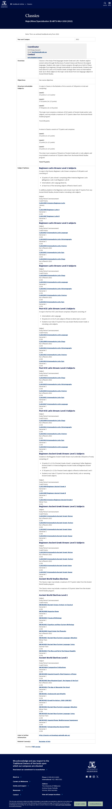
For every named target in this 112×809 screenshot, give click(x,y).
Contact (16, 795)
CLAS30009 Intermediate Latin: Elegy (52, 275)
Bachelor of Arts (44, 741)
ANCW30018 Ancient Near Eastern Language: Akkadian (58, 707)
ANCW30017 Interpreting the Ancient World (54, 727)
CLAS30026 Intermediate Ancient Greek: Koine (55, 566)
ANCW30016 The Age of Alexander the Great (54, 687)
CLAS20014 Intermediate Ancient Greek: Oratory (56, 523)
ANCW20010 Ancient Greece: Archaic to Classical (56, 605)
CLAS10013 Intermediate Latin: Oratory (53, 355)
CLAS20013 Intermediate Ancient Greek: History (56, 516)
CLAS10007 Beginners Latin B (49, 216)
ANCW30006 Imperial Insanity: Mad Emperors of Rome (57, 674)
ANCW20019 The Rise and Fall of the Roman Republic (57, 651)
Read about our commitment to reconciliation (29, 770)
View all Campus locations (51, 794)
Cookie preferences (95, 804)
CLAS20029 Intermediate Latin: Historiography (55, 239)
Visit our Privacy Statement (63, 805)
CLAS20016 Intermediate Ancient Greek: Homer (55, 536)
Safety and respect (19, 786)
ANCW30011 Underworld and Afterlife (52, 694)
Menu (109, 5)
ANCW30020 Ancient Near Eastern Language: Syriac (57, 714)
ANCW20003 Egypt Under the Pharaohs (52, 631)
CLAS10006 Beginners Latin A (49, 210)
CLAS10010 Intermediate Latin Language (53, 335)
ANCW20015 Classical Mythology (50, 618)
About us (16, 777)
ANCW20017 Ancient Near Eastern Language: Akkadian (58, 638)
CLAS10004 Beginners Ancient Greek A (52, 486)
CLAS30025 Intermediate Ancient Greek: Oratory (56, 559)
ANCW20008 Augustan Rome (49, 611)
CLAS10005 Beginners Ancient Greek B (52, 493)
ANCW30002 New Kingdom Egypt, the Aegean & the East (58, 681)
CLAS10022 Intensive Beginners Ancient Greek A (55, 500)
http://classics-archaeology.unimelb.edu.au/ (54, 735)
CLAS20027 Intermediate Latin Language (53, 233)
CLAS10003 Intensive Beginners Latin (52, 203)
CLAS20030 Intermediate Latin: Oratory (53, 246)
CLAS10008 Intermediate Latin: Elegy (52, 341)
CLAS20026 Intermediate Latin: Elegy (52, 259)
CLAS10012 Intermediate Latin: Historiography (55, 348)
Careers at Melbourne (20, 781)
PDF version (36, 747)
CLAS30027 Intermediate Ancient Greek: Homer (55, 572)
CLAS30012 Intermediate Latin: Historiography (55, 289)
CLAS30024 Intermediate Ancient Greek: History (56, 552)
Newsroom (16, 790)
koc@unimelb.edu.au (39, 52)
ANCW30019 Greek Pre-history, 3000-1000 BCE (55, 700)
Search (105, 5)
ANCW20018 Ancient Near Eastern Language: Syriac (57, 644)
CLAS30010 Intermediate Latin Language (53, 282)
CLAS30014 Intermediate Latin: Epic (51, 302)
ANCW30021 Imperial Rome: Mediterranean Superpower (58, 720)
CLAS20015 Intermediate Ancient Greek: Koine (55, 529)
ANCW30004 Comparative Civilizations (52, 667)
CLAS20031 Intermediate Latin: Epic (51, 252)
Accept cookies (80, 804)
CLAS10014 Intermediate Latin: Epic (51, 361)
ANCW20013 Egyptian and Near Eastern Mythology (56, 625)
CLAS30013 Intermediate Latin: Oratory (53, 295)
